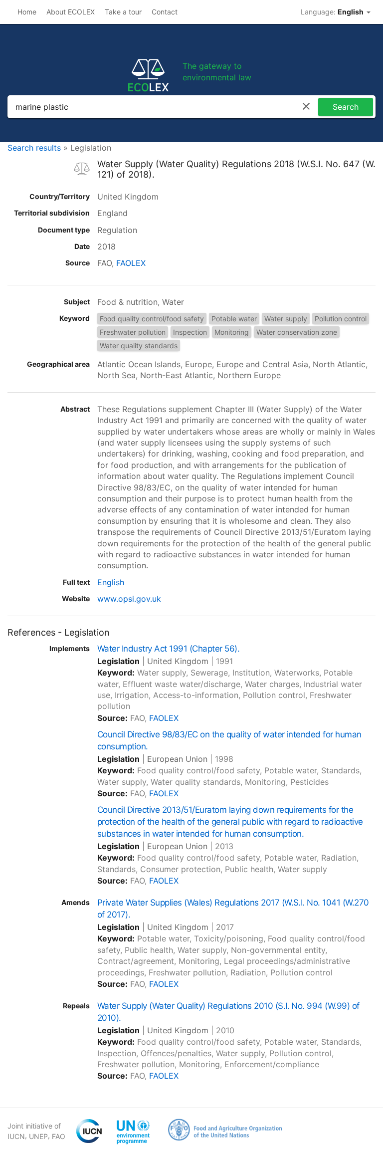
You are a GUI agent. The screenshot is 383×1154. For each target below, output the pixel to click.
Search (346, 107)
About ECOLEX (70, 11)
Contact (165, 11)
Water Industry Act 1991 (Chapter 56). (168, 649)
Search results (34, 148)
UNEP (38, 1136)
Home (26, 11)
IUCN (16, 1136)
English (110, 582)
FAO (58, 1136)
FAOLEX (131, 263)
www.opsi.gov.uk (129, 599)
